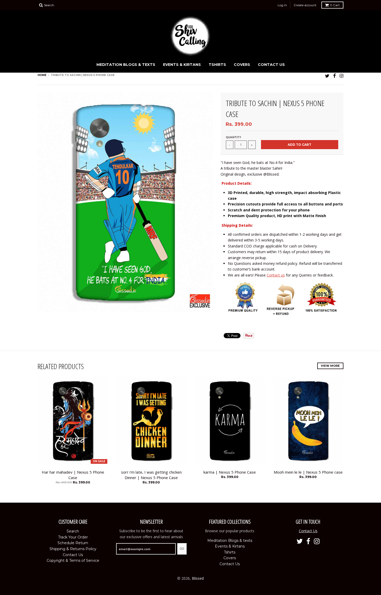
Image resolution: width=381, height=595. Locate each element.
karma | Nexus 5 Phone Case (229, 472)
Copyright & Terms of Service (73, 560)
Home (42, 75)
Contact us (276, 275)
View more (330, 366)
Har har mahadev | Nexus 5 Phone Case (73, 474)
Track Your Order (73, 537)
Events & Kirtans (182, 64)
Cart (335, 5)
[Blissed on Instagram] (341, 75)
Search (73, 531)
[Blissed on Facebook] (334, 75)
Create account (305, 5)
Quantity (233, 137)
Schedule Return (73, 543)
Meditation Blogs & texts (125, 64)
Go (182, 548)
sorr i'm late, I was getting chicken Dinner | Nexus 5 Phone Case (151, 474)
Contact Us (271, 64)
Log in (282, 5)
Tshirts (217, 64)
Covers (242, 64)
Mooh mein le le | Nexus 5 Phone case (308, 472)
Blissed (198, 578)
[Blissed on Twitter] (327, 75)
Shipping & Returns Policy (73, 548)
